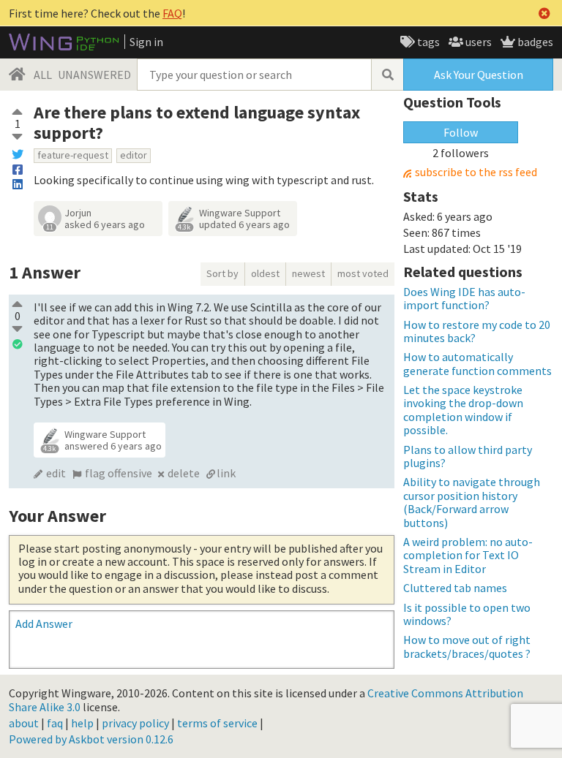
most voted (363, 273)
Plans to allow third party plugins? (467, 456)
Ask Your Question (478, 74)
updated (244, 224)
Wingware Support (239, 212)
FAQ (172, 13)
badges (534, 41)
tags (427, 41)
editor (133, 155)
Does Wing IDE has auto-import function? (464, 298)
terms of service (217, 723)
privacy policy (135, 723)
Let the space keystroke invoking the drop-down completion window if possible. (463, 409)
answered (113, 445)
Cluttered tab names (455, 587)
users (477, 41)
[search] (387, 74)
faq (55, 723)
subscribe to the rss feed (476, 172)
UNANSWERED (94, 74)
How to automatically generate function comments (477, 363)
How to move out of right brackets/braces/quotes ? (467, 646)
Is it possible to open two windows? (467, 614)
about (24, 723)
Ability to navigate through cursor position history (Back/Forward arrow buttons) (471, 501)
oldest (265, 273)
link (226, 473)
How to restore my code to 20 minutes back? (476, 331)
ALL (43, 74)
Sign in (146, 41)
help (82, 723)
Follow (460, 132)
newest (308, 273)
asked (104, 224)
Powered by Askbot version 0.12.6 (91, 739)
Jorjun (77, 212)
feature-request (72, 155)
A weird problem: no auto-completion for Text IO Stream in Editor (468, 555)
